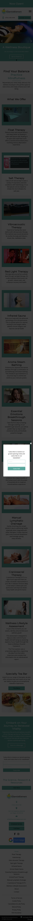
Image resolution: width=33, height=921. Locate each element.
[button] (16, 468)
